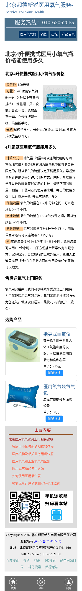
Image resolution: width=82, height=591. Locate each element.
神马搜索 (34, 567)
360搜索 (50, 560)
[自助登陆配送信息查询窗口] (69, 589)
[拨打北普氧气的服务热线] (41, 589)
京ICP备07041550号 (48, 541)
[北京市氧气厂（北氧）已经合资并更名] (41, 521)
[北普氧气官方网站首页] (13, 589)
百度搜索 (12, 560)
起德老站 (51, 567)
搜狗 (26, 560)
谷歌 (37, 560)
